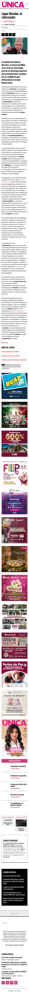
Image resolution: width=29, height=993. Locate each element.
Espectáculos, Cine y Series (9, 975)
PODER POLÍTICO (5, 368)
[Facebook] (3, 34)
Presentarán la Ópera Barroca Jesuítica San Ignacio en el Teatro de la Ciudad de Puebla (13, 881)
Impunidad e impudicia (18, 766)
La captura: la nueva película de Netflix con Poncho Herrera (14, 972)
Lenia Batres (19, 266)
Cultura (4, 969)
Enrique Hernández (9, 24)
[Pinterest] (10, 34)
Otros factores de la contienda (11, 356)
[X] (6, 34)
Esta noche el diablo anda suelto (11, 876)
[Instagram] (3, 859)
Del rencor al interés (17, 795)
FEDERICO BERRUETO (6, 366)
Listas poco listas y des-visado (19, 785)
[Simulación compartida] (5, 776)
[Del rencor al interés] (5, 795)
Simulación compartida (18, 776)
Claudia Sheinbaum (17, 311)
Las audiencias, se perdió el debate (17, 804)
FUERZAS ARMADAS (16, 366)
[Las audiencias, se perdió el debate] (5, 805)
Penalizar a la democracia (21, 829)
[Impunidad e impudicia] (5, 767)
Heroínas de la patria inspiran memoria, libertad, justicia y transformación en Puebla (13, 900)
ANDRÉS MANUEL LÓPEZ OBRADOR (13, 364)
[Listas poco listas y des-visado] (5, 786)
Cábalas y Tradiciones (8, 959)
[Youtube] (16, 982)
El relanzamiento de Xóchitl (7, 823)
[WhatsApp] (13, 34)
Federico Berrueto (15, 768)
